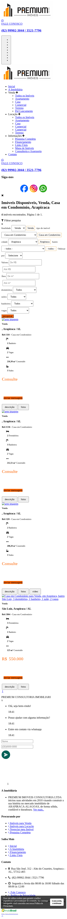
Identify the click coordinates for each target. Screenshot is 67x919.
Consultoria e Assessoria (28, 151)
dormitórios (6, 290)
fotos (23, 407)
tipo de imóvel (43, 228)
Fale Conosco (17, 892)
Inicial (11, 86)
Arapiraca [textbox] (44, 242)
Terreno (19, 108)
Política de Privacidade (22, 895)
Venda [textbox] (30, 228)
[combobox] (30, 228)
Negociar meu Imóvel (21, 829)
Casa (17, 101)
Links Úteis (21, 145)
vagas (4, 310)
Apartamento (22, 98)
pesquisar (7, 316)
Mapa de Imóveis (24, 148)
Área (3, 276)
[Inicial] (27, 17)
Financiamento (23, 142)
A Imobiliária (15, 89)
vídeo (35, 591)
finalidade (6, 228)
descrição (9, 407)
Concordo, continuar (57, 902)
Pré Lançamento (24, 111)
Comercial (20, 104)
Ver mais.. (38, 809)
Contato (12, 154)
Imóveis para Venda (20, 823)
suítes (4, 297)
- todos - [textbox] (51, 248)
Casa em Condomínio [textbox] (49, 235)
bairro (55, 242)
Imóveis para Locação (21, 826)
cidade (4, 242)
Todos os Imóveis (24, 95)
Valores (4, 262)
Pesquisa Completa (25, 138)
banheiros (5, 304)
